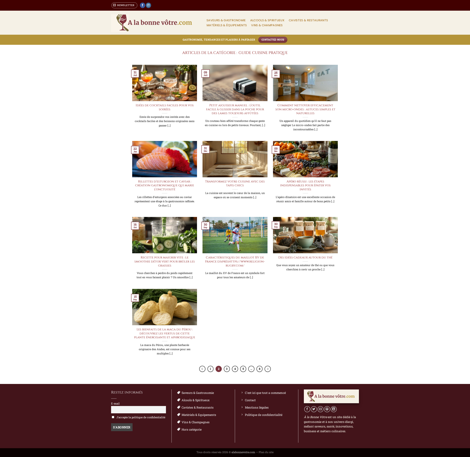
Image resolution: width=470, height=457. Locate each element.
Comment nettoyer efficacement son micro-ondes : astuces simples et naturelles (305, 109)
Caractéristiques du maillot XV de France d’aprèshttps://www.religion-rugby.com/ (235, 261)
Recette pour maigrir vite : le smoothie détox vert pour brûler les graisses (164, 261)
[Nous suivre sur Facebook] (142, 5)
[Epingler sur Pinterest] (327, 409)
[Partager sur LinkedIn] (334, 409)
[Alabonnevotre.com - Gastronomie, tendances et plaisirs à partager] (155, 23)
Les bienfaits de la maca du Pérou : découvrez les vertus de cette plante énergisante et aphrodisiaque (164, 333)
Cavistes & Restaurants (308, 20)
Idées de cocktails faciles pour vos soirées (165, 107)
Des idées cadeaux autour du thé (305, 258)
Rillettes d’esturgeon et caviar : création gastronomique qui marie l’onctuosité (164, 185)
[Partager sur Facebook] (307, 409)
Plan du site (266, 452)
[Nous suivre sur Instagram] (148, 5)
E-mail (115, 403)
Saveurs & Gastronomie (226, 20)
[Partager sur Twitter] (314, 409)
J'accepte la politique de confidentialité (140, 417)
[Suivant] (268, 369)
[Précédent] (202, 369)
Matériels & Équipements (227, 25)
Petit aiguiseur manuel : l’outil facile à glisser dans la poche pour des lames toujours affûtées (235, 109)
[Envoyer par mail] (320, 409)
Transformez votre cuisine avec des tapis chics (235, 184)
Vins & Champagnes (267, 25)
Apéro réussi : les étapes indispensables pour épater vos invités (305, 185)
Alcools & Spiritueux (267, 20)
